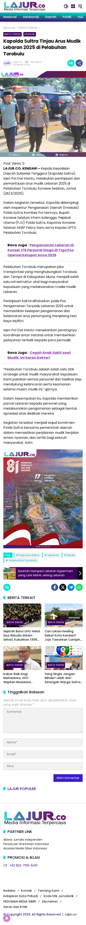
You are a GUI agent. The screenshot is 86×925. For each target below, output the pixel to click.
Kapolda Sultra (29, 555)
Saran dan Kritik (15, 907)
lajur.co (17, 62)
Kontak (26, 891)
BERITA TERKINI (12, 34)
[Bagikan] (79, 63)
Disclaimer (50, 901)
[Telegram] (71, 587)
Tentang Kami (48, 891)
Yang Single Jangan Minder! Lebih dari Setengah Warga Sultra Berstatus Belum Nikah (62, 678)
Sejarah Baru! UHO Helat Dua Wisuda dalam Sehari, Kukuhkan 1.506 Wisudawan (21, 635)
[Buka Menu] (73, 6)
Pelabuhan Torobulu (23, 560)
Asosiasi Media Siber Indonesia (25, 848)
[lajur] (24, 6)
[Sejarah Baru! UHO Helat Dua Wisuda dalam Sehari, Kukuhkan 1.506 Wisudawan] (22, 615)
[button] (65, 6)
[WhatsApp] (79, 587)
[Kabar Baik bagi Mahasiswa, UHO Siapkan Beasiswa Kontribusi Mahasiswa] (22, 658)
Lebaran (53, 555)
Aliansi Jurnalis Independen (22, 840)
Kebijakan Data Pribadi (20, 896)
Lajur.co (71, 914)
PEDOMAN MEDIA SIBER (19, 901)
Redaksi (9, 891)
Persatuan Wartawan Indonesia (26, 844)
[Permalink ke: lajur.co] (8, 63)
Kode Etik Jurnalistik (59, 896)
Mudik (71, 555)
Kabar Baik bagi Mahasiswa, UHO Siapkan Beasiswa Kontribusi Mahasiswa (20, 678)
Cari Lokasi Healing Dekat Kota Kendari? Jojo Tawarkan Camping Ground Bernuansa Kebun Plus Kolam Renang (63, 635)
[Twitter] (62, 587)
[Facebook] (54, 587)
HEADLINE (29, 34)
